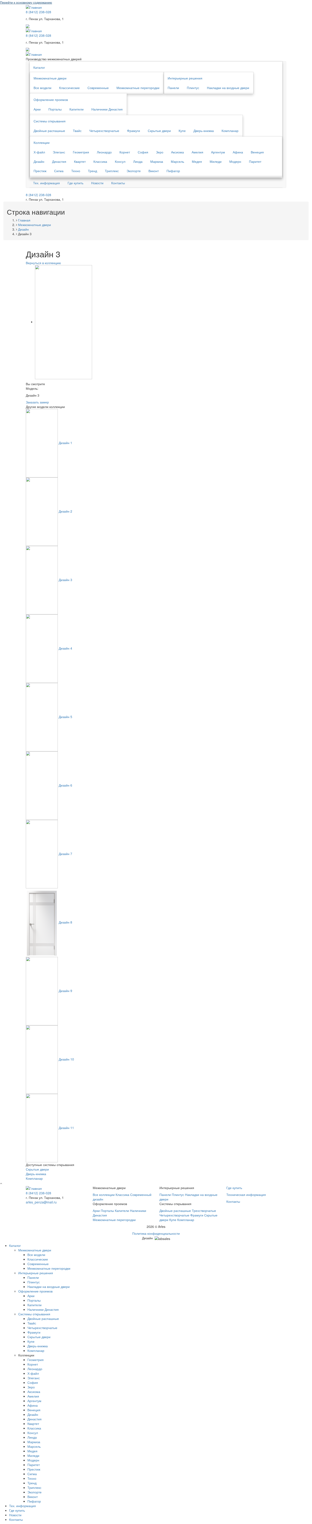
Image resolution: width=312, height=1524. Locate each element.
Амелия (197, 152)
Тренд (92, 170)
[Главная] (34, 53)
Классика (100, 161)
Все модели (42, 87)
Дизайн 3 (65, 579)
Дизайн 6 (65, 785)
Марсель (177, 161)
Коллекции (42, 142)
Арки (37, 109)
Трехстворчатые (204, 1210)
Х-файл (39, 152)
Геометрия (81, 152)
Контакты (118, 183)
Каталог (39, 67)
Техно (75, 170)
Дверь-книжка (203, 130)
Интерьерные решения (185, 78)
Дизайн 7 (65, 853)
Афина (238, 152)
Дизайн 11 (66, 1127)
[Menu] (27, 25)
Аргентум (218, 152)
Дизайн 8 (65, 922)
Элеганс (59, 152)
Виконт (153, 170)
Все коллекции (104, 1194)
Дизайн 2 (65, 511)
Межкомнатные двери (50, 78)
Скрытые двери (159, 130)
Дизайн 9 (65, 990)
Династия (59, 161)
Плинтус (193, 87)
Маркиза (156, 161)
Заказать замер (37, 402)
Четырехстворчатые (104, 130)
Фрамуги (133, 130)
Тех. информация (46, 183)
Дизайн (39, 161)
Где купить (75, 183)
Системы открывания (50, 121)
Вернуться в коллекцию (43, 263)
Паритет (255, 161)
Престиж (40, 170)
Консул (120, 161)
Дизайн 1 (65, 442)
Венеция (257, 152)
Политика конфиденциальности (156, 1233)
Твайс (77, 130)
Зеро (159, 152)
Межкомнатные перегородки (137, 87)
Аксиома (177, 152)
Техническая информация (246, 1194)
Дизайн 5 (65, 716)
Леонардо (104, 152)
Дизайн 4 (65, 648)
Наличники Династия (107, 109)
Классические (69, 87)
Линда (138, 161)
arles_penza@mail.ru (41, 1202)
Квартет (80, 161)
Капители (76, 109)
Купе (182, 130)
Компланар (230, 130)
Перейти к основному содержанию (26, 2)
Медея (197, 161)
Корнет (124, 152)
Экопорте (134, 170)
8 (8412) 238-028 (38, 12)
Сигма (58, 170)
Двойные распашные (49, 130)
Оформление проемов (51, 99)
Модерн (235, 161)
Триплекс (112, 170)
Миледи (216, 161)
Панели (173, 87)
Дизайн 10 (66, 1059)
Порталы (55, 109)
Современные (98, 87)
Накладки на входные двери (228, 87)
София (143, 152)
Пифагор (173, 170)
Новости (97, 183)
